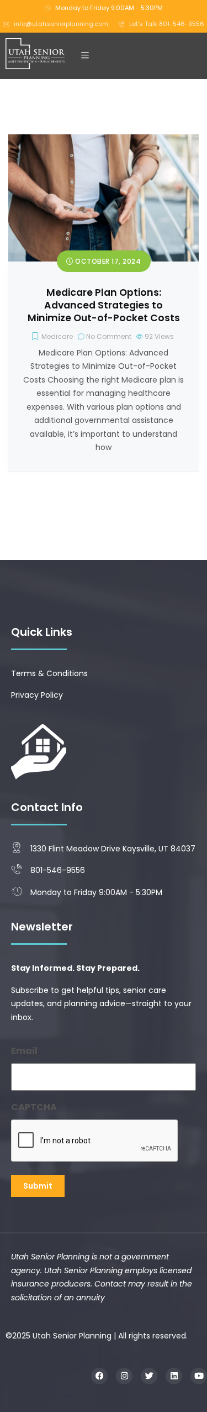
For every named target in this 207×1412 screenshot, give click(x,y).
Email (24, 1050)
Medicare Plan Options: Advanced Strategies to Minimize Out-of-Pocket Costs (104, 305)
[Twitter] (149, 1376)
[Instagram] (124, 1376)
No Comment (108, 336)
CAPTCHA (34, 1107)
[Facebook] (99, 1376)
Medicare (57, 336)
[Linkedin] (174, 1376)
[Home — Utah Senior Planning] (35, 54)
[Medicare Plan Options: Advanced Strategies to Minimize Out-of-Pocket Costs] (103, 141)
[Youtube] (198, 1376)
